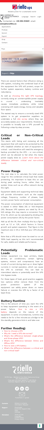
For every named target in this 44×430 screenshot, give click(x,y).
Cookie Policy (19, 417)
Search (32, 17)
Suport (4, 36)
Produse (4, 30)
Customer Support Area (22, 409)
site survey (22, 119)
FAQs (16, 410)
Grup (3, 39)
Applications (6, 27)
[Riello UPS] (22, 7)
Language (25, 17)
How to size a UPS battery (15, 346)
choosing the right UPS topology (27, 96)
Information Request (21, 405)
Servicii (4, 33)
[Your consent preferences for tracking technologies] (39, 425)
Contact (4, 42)
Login (39, 17)
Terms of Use (19, 414)
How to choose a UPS (13, 331)
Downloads (18, 407)
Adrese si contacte (21, 403)
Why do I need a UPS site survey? (18, 333)
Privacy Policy (19, 419)
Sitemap (17, 412)
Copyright (18, 416)
